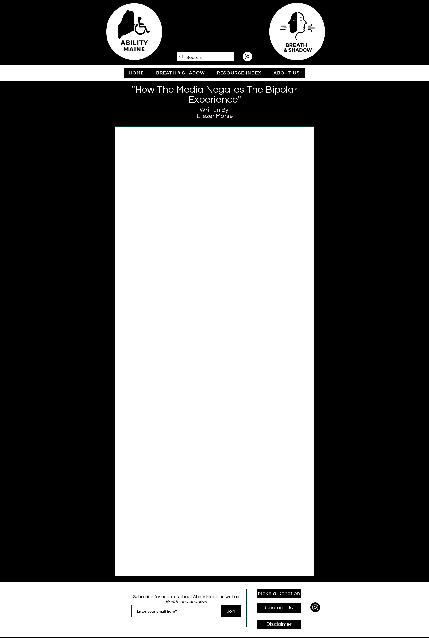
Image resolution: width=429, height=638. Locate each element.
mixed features (237, 323)
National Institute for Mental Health (224, 231)
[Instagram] (247, 56)
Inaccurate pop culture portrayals (149, 433)
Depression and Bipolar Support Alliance (190, 550)
